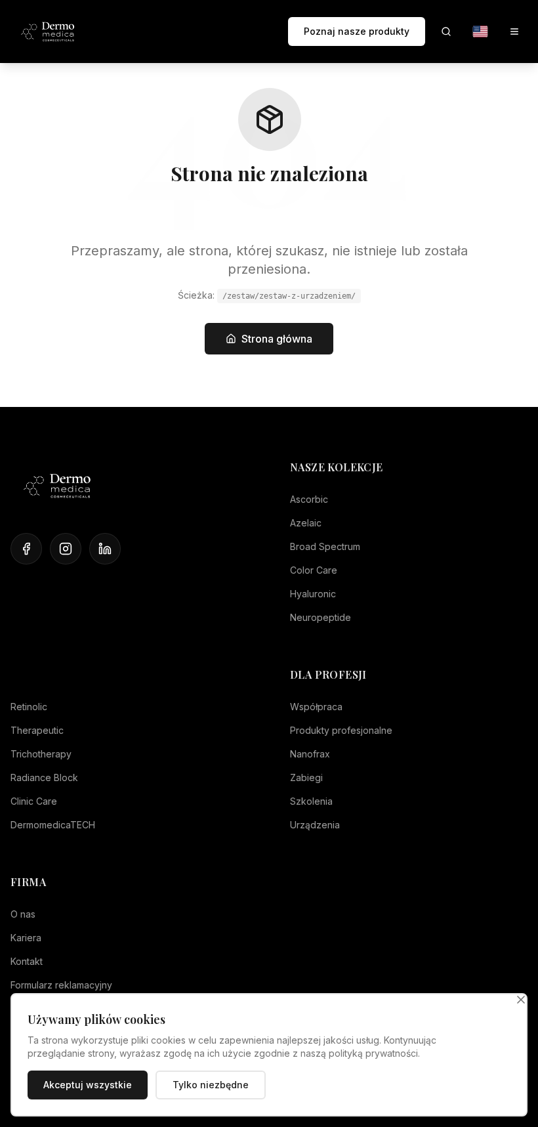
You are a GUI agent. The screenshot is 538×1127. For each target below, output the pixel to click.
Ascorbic (309, 499)
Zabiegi (306, 777)
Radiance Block (44, 777)
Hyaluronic (313, 593)
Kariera (25, 937)
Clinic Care (33, 801)
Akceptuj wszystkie (87, 1084)
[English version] (480, 31)
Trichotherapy (41, 753)
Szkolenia (311, 801)
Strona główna (276, 338)
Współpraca (316, 706)
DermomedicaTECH (52, 824)
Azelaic (305, 522)
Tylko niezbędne (211, 1084)
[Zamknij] (521, 999)
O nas (22, 914)
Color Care (313, 570)
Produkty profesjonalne (341, 730)
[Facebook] (26, 548)
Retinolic (28, 706)
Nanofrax (310, 753)
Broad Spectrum (325, 546)
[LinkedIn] (105, 548)
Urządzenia (315, 824)
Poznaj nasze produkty (356, 31)
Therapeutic (37, 730)
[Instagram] (65, 548)
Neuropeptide (320, 617)
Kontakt (26, 961)
